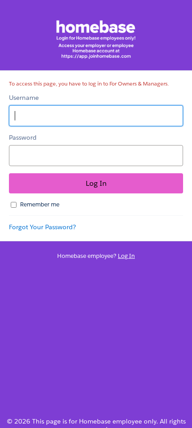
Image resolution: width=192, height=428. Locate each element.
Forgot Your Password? (42, 227)
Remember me (39, 204)
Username (24, 98)
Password (23, 137)
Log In (126, 256)
